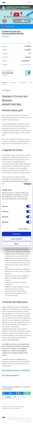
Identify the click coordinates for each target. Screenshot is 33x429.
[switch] (28, 211)
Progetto (4, 82)
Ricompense (12, 82)
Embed (8, 397)
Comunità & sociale (26, 64)
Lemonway (28, 421)
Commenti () (23, 82)
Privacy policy (28, 418)
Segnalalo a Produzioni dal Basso (11, 408)
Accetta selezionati (16, 239)
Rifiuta (16, 243)
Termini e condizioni (12, 418)
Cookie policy (21, 418)
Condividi (5, 36)
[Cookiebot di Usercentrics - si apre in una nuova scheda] (23, 184)
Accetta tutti (16, 234)
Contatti (4, 75)
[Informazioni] (30, 60)
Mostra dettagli (23, 229)
